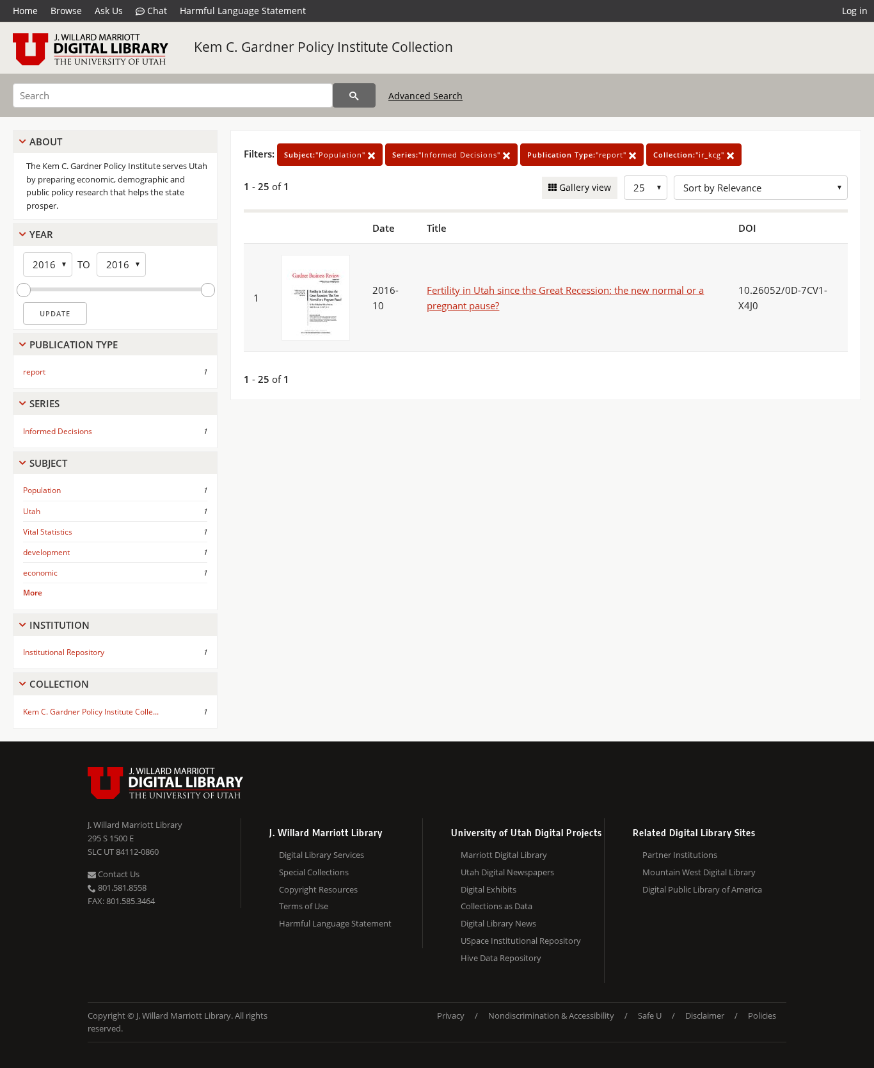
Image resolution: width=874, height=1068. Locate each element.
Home (25, 10)
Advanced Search (425, 96)
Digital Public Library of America (702, 889)
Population (42, 490)
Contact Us (117, 874)
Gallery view (584, 187)
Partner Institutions (679, 855)
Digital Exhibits (488, 889)
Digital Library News (498, 923)
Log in (855, 10)
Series (44, 403)
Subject (48, 463)
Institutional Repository (63, 652)
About (45, 141)
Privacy (451, 1015)
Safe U (650, 1015)
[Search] (354, 95)
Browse (66, 10)
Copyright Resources (318, 889)
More (32, 592)
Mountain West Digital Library (699, 872)
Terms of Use (303, 906)
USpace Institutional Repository (521, 940)
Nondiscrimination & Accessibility (551, 1015)
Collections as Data (496, 906)
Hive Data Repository (501, 958)
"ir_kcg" (690, 154)
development (46, 552)
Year (41, 234)
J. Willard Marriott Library (135, 824)
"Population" (326, 154)
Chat (156, 10)
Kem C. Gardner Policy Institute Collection (323, 47)
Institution (59, 625)
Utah (31, 511)
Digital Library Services (321, 855)
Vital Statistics (47, 531)
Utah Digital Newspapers (507, 872)
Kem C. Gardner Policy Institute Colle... (91, 711)
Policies (762, 1015)
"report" (578, 154)
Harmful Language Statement (243, 10)
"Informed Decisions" (447, 154)
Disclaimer (704, 1015)
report (34, 371)
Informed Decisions (57, 431)
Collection (59, 683)
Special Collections (314, 872)
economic (40, 572)
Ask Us (109, 10)
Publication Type (73, 344)
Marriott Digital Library (504, 855)
